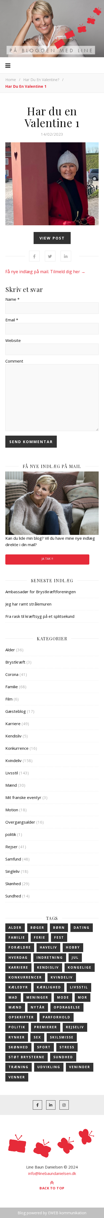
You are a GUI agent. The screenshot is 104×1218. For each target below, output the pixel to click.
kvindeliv (62, 977)
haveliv (48, 947)
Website (13, 340)
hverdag (18, 957)
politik (10, 834)
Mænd (11, 785)
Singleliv (12, 871)
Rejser (11, 846)
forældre (20, 947)
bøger (37, 927)
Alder (10, 649)
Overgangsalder (20, 822)
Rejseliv (75, 1027)
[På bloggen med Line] (52, 28)
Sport (44, 1047)
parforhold (56, 1017)
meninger (37, 997)
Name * (12, 299)
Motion (11, 809)
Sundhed (13, 896)
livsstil (79, 987)
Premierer (45, 1027)
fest (59, 937)
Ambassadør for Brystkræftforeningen (40, 591)
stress (66, 1047)
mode (63, 997)
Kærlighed (49, 987)
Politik (17, 1027)
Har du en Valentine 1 (52, 117)
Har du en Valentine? (41, 79)
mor (82, 997)
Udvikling (48, 1067)
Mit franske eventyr (23, 797)
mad (13, 997)
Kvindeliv (13, 760)
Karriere (13, 723)
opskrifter (21, 1017)
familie (17, 937)
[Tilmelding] (52, 503)
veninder (79, 1067)
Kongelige (79, 967)
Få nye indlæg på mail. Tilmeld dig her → (45, 272)
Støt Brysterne (27, 1057)
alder (15, 927)
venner (17, 1077)
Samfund (13, 859)
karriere (18, 967)
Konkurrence (17, 748)
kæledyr (18, 987)
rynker (17, 1037)
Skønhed (13, 883)
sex (37, 1037)
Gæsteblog (15, 711)
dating (82, 927)
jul (75, 957)
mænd (15, 1007)
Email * (11, 319)
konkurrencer (25, 977)
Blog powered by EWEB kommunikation (52, 1212)
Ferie (39, 937)
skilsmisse (62, 1037)
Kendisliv (13, 736)
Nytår (38, 1007)
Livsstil (11, 772)
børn (59, 927)
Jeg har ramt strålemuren (28, 604)
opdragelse (67, 1007)
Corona (11, 674)
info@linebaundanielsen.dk (52, 1173)
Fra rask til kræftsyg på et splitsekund (39, 616)
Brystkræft (15, 662)
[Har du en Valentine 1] (52, 183)
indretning (50, 957)
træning (19, 1067)
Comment (14, 361)
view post (52, 238)
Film (9, 699)
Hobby (73, 947)
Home (10, 79)
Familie (11, 686)
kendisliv (48, 967)
